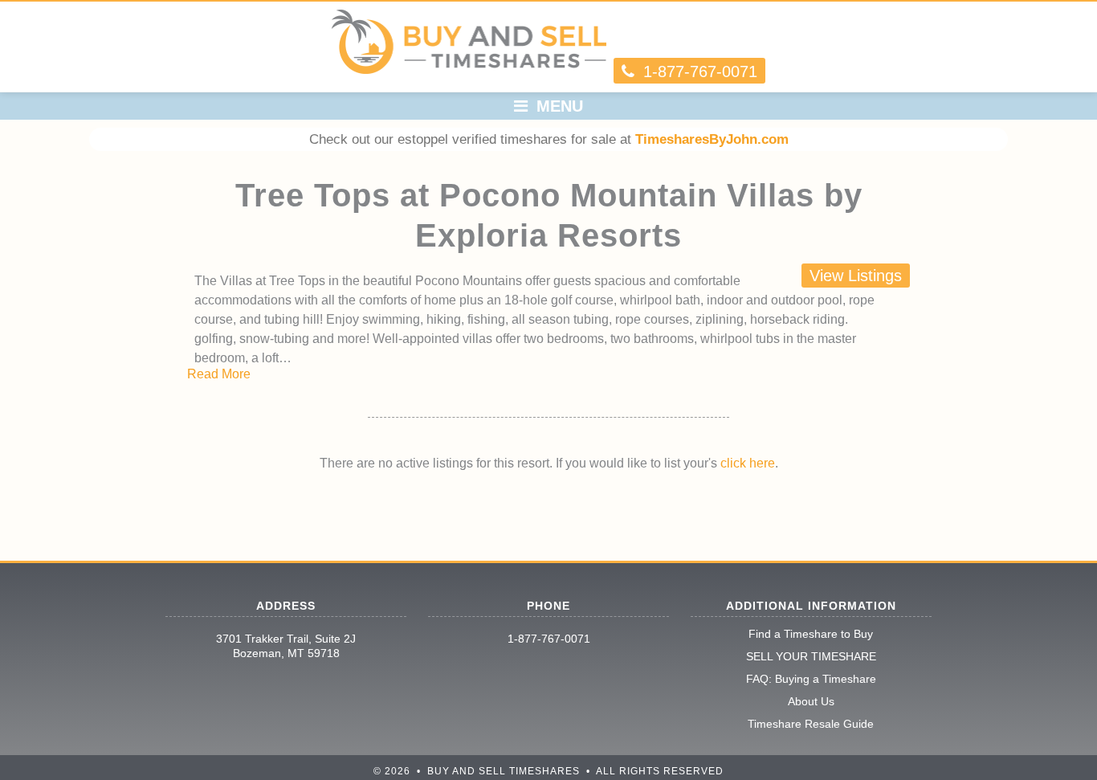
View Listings (855, 275)
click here (747, 463)
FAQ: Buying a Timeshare (811, 678)
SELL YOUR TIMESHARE (811, 656)
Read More (219, 374)
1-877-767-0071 (549, 638)
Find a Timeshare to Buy (810, 633)
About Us (811, 701)
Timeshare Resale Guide (811, 723)
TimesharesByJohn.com (712, 139)
